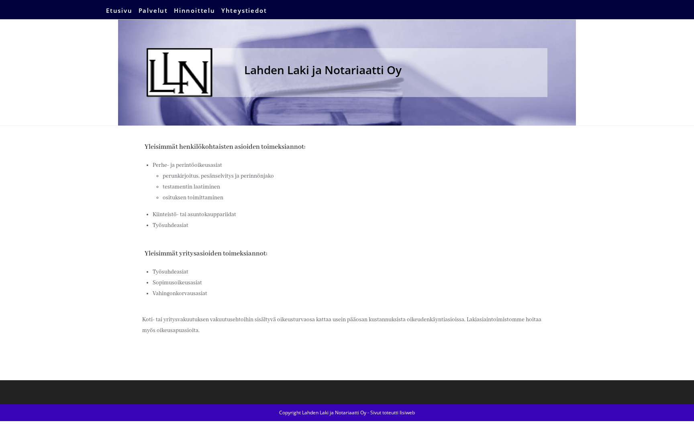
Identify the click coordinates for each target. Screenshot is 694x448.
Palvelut (153, 10)
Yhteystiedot (244, 10)
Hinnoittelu (194, 10)
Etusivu (119, 10)
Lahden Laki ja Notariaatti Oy (323, 69)
